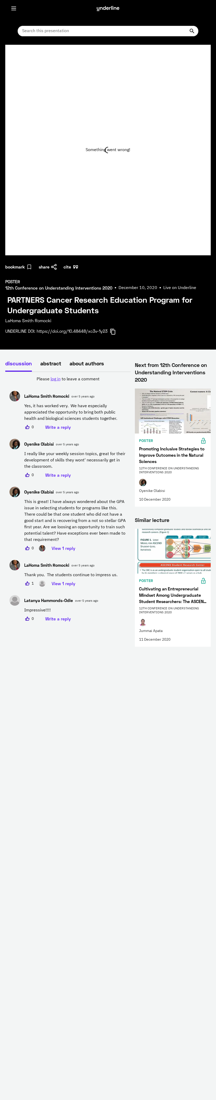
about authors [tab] (87, 363)
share (44, 266)
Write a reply (58, 427)
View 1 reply (63, 548)
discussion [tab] (18, 363)
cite (67, 266)
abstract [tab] (50, 363)
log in (56, 379)
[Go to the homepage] (108, 8)
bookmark (15, 266)
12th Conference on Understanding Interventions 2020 (171, 372)
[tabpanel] (68, 499)
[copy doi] (116, 331)
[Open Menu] (13, 8)
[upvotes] (27, 427)
